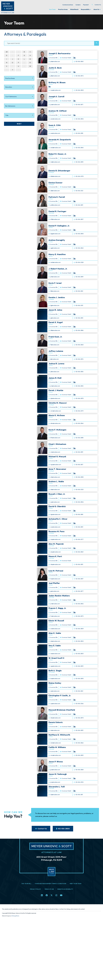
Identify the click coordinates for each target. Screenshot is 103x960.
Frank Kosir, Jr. (55, 337)
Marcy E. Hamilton (57, 254)
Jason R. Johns (55, 310)
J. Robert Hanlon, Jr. (58, 269)
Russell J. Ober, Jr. (57, 494)
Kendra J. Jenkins (57, 297)
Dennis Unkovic (56, 722)
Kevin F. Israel (55, 283)
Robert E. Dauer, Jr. (58, 154)
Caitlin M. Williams (57, 747)
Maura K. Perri (55, 556)
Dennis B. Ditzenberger (59, 170)
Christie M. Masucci (58, 403)
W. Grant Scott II (56, 658)
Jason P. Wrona (56, 761)
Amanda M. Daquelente (60, 139)
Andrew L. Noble (56, 481)
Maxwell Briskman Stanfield (62, 710)
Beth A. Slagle (55, 670)
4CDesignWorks (15, 915)
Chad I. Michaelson (57, 444)
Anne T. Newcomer (57, 469)
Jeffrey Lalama (56, 351)
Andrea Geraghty (57, 240)
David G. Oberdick (57, 506)
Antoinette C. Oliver (58, 519)
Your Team (52, 9)
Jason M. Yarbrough (58, 774)
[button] (92, 5)
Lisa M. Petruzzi (56, 571)
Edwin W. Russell (56, 620)
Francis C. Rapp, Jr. (57, 608)
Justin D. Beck (55, 68)
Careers (78, 4)
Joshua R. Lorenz (56, 363)
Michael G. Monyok (57, 456)
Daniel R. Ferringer (57, 211)
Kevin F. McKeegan (57, 430)
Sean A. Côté (55, 125)
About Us (96, 9)
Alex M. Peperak (56, 544)
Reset (19, 124)
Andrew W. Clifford (57, 111)
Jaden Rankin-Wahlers (59, 596)
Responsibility (85, 9)
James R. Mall (55, 378)
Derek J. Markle (56, 390)
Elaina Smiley (55, 683)
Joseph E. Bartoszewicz (59, 53)
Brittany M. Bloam (57, 82)
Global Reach (74, 9)
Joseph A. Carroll (56, 96)
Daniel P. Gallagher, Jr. (59, 226)
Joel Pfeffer (54, 583)
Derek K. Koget (56, 322)
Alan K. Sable (55, 633)
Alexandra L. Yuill (57, 786)
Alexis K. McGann (57, 415)
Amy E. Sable (55, 645)
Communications (67, 4)
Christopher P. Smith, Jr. (60, 695)
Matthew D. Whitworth (59, 735)
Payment (86, 4)
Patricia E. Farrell (57, 197)
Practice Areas (63, 9)
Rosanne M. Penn (56, 531)
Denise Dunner (55, 182)
